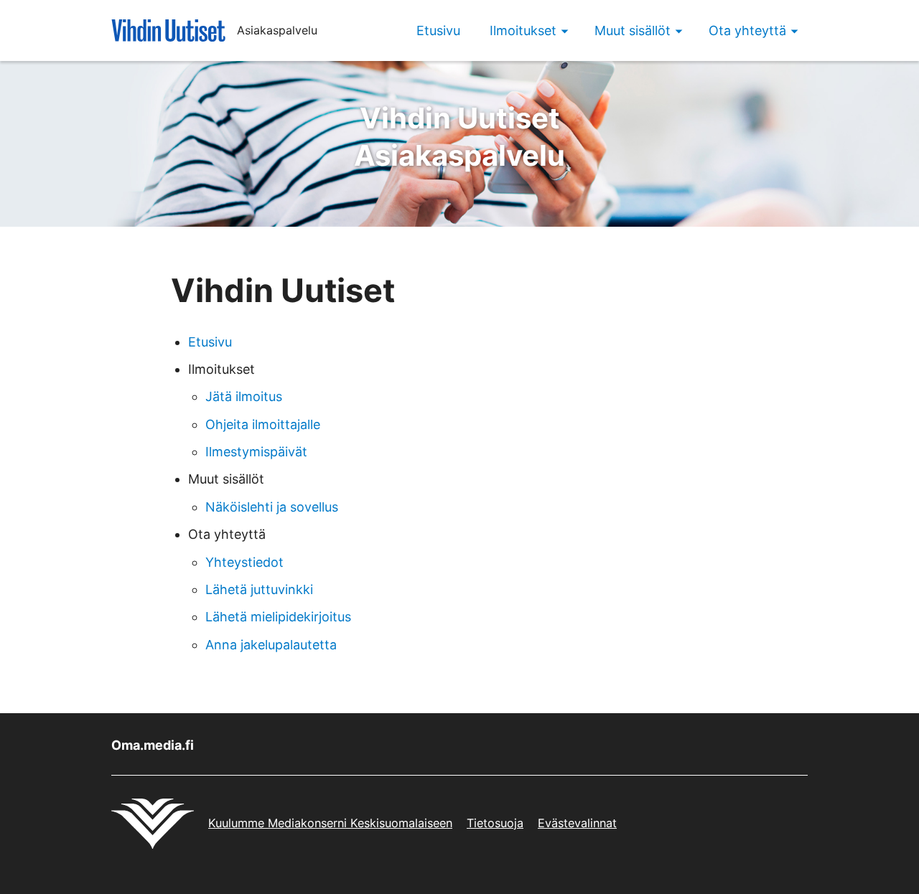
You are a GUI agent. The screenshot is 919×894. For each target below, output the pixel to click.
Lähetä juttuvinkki (259, 589)
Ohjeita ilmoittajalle (262, 424)
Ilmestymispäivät (256, 451)
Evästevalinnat (577, 823)
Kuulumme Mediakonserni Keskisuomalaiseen (330, 823)
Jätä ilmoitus (243, 396)
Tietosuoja (495, 823)
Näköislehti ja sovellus (271, 506)
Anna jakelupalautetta (271, 644)
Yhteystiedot (244, 562)
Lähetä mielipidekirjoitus (278, 616)
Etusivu (438, 30)
